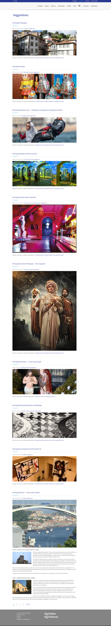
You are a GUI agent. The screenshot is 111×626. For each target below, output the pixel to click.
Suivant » (28, 604)
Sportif (27, 115)
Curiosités (26, 28)
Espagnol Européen (59, 57)
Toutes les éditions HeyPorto (24, 613)
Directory (86, 6)
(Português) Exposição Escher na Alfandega (27, 405)
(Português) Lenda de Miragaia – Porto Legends (28, 264)
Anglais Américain (49, 57)
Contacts (19, 617)
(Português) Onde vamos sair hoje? (24, 197)
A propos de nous (21, 614)
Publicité (19, 616)
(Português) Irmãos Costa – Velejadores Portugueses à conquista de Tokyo (37, 110)
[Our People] (79, 6)
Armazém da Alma (18, 66)
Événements (94, 6)
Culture (47, 6)
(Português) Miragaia (19, 23)
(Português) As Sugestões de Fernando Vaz (26, 449)
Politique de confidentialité (23, 619)
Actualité (40, 6)
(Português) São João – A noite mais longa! (26, 362)
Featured (28, 367)
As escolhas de (27, 203)
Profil (74, 6)
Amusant (53, 6)
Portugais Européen (39, 57)
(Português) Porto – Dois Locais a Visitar (26, 492)
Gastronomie (61, 6)
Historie (69, 6)
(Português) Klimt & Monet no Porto (24, 154)
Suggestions (32, 28)
